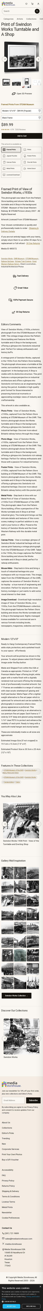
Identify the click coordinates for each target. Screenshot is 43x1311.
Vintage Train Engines (23, 261)
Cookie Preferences (11, 1218)
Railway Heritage (7, 261)
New (4, 1144)
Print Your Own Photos (12, 1154)
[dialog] (21, 1297)
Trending (6, 1138)
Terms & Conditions (11, 1196)
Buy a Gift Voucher (10, 1159)
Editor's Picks (8, 1133)
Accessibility (7, 1170)
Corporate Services (10, 1149)
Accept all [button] (11, 1306)
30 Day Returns (33, 243)
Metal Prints (7, 1207)
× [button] (40, 1287)
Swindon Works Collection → (16, 996)
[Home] (10, 4)
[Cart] (32, 3)
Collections (31, 19)
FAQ (4, 1175)
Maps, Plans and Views (11, 773)
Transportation (9, 782)
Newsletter (7, 1212)
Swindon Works (7, 259)
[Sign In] (38, 3)
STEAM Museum (32, 259)
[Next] (38, 59)
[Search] (37, 11)
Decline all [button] (31, 1306)
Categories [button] (8, 19)
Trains (18, 782)
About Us (6, 1122)
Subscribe (33, 1100)
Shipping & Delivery (10, 1191)
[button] (21, 1301)
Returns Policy (8, 1186)
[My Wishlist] (26, 3)
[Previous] (4, 59)
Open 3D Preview (24, 93)
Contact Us (7, 1228)
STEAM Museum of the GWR (13, 770)
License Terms (8, 1202)
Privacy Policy (8, 1180)
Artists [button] (20, 19)
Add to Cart (22, 136)
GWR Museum (19, 259)
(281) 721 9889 (12, 1233)
